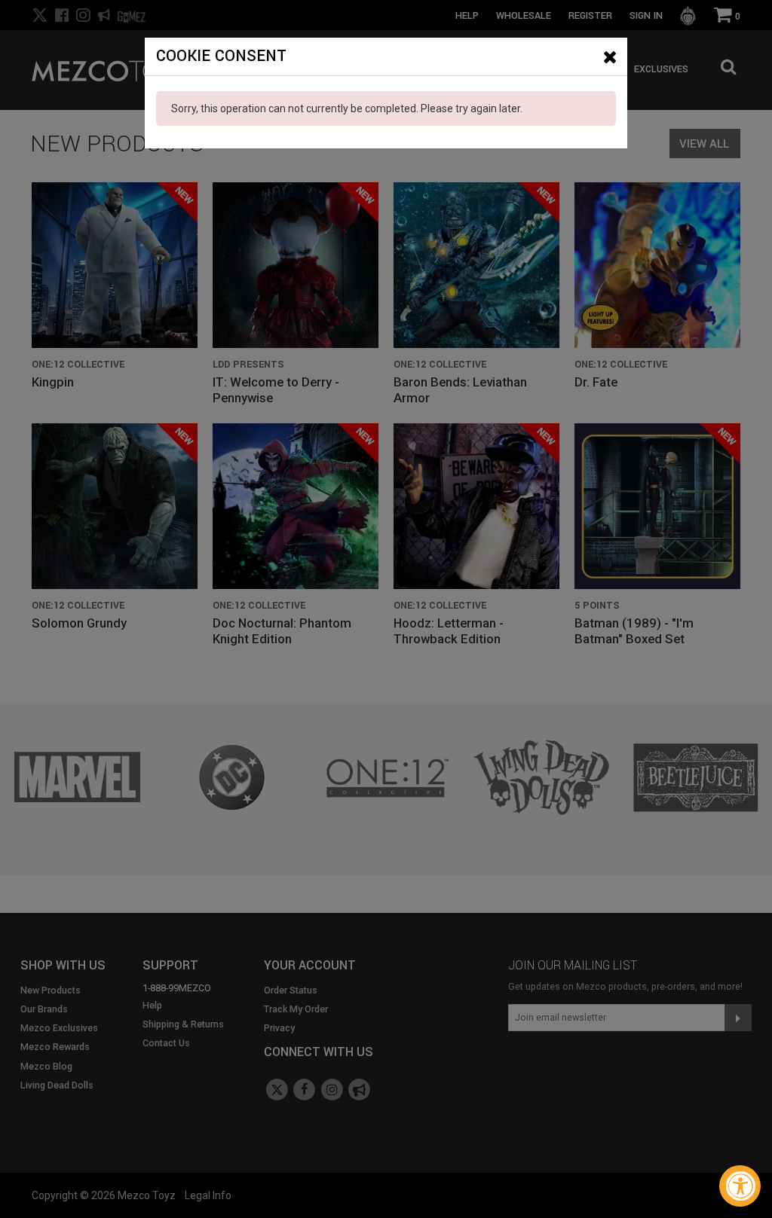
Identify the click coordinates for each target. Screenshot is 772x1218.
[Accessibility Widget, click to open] (740, 1186)
